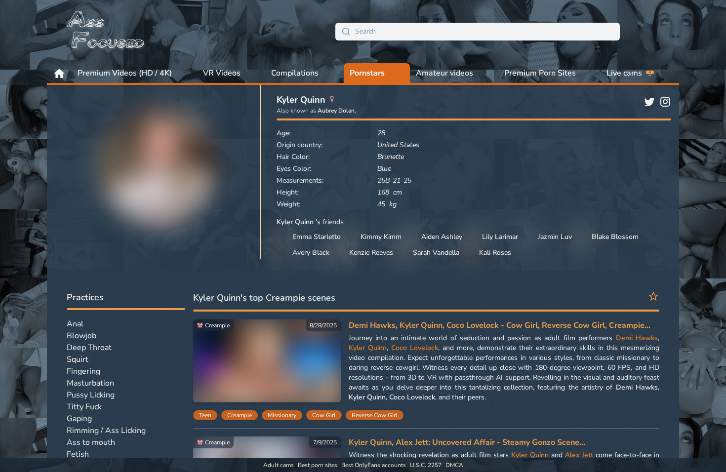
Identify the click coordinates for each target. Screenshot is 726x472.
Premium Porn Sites (540, 73)
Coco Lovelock (414, 348)
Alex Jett (579, 455)
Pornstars (367, 73)
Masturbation (90, 383)
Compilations (295, 73)
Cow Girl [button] (324, 415)
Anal (75, 323)
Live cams (624, 73)
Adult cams (278, 465)
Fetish (78, 454)
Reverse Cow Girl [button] (375, 415)
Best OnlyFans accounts (373, 465)
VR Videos (222, 73)
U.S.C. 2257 (426, 465)
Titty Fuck (84, 406)
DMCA (454, 465)
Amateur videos (444, 73)
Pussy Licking (91, 395)
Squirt (77, 359)
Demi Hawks (637, 338)
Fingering (83, 371)
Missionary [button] (282, 415)
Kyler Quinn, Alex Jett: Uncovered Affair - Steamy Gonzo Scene (464, 442)
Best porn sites (317, 465)
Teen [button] (205, 415)
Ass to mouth (91, 442)
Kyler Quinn (368, 348)
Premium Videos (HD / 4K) (125, 73)
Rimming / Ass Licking (106, 430)
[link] (267, 363)
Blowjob (81, 335)
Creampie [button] (239, 415)
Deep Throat (89, 347)
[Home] (106, 31)
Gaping (79, 418)
